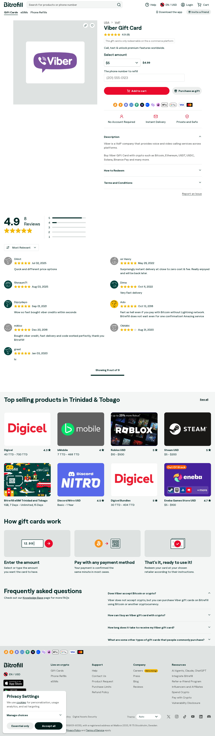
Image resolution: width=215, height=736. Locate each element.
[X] (169, 717)
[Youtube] (193, 716)
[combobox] (71, 4)
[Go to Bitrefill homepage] (13, 4)
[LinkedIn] (201, 716)
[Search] (119, 5)
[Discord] (209, 716)
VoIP (117, 22)
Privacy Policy (73, 730)
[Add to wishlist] (92, 25)
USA (106, 22)
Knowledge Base (33, 597)
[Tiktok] (185, 716)
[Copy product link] (85, 25)
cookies (21, 702)
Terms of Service (95, 730)
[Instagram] (177, 716)
